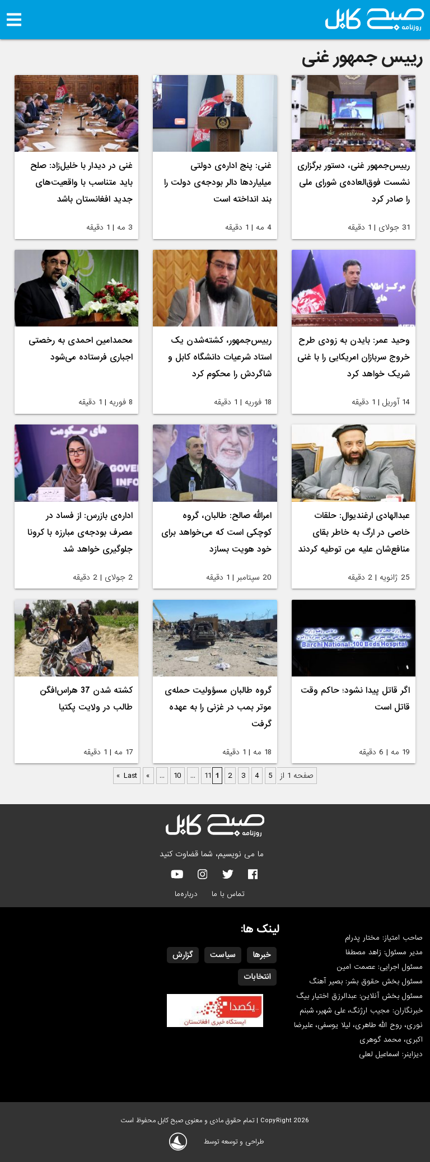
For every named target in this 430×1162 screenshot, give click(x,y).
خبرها (262, 955)
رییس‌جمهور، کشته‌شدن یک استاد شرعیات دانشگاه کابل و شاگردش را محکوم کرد (220, 357)
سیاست (223, 955)
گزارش (182, 955)
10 (177, 775)
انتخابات (257, 976)
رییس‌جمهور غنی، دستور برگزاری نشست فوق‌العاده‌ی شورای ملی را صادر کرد (353, 182)
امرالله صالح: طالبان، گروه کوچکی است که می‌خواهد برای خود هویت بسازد (216, 532)
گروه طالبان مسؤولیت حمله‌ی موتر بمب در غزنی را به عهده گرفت (218, 707)
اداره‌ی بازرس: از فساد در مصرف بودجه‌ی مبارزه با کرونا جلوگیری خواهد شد (80, 532)
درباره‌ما (186, 894)
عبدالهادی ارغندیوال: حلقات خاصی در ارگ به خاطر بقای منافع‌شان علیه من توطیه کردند (354, 532)
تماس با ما (228, 894)
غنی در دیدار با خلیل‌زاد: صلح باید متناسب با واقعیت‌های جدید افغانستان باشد (81, 182)
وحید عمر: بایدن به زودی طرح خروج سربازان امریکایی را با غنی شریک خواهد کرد (353, 357)
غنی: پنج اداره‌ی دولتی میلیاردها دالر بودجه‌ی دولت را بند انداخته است (218, 182)
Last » (126, 775)
